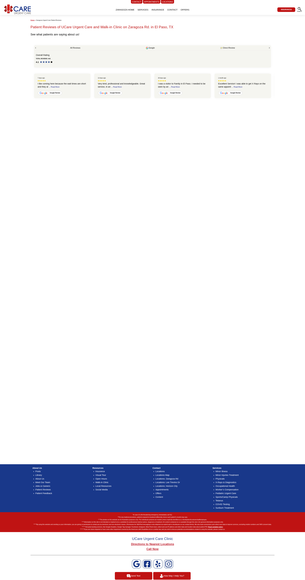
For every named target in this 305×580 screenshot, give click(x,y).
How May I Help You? (174, 576)
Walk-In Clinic (101, 482)
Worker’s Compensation (227, 489)
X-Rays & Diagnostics (226, 482)
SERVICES (142, 10)
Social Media (101, 489)
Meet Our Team (42, 482)
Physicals (220, 479)
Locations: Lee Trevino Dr (167, 482)
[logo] (17, 10)
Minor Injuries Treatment (227, 475)
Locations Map (162, 475)
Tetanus (219, 500)
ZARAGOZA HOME (125, 10)
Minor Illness (222, 471)
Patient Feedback (43, 493)
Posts (38, 471)
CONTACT (172, 10)
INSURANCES (286, 9)
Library (38, 475)
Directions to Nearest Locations (152, 544)
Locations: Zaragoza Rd (166, 479)
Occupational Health (225, 486)
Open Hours (101, 479)
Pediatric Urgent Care (226, 493)
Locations (160, 471)
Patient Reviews (43, 489)
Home (32, 20)
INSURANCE (158, 10)
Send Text (135, 576)
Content (159, 497)
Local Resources (103, 486)
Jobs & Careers (42, 486)
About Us (39, 479)
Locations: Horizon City (166, 486)
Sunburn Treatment (225, 508)
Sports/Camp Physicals (227, 497)
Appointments (162, 489)
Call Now (152, 549)
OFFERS (185, 10)
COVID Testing (223, 504)
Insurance (100, 471)
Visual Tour (100, 475)
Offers (158, 493)
